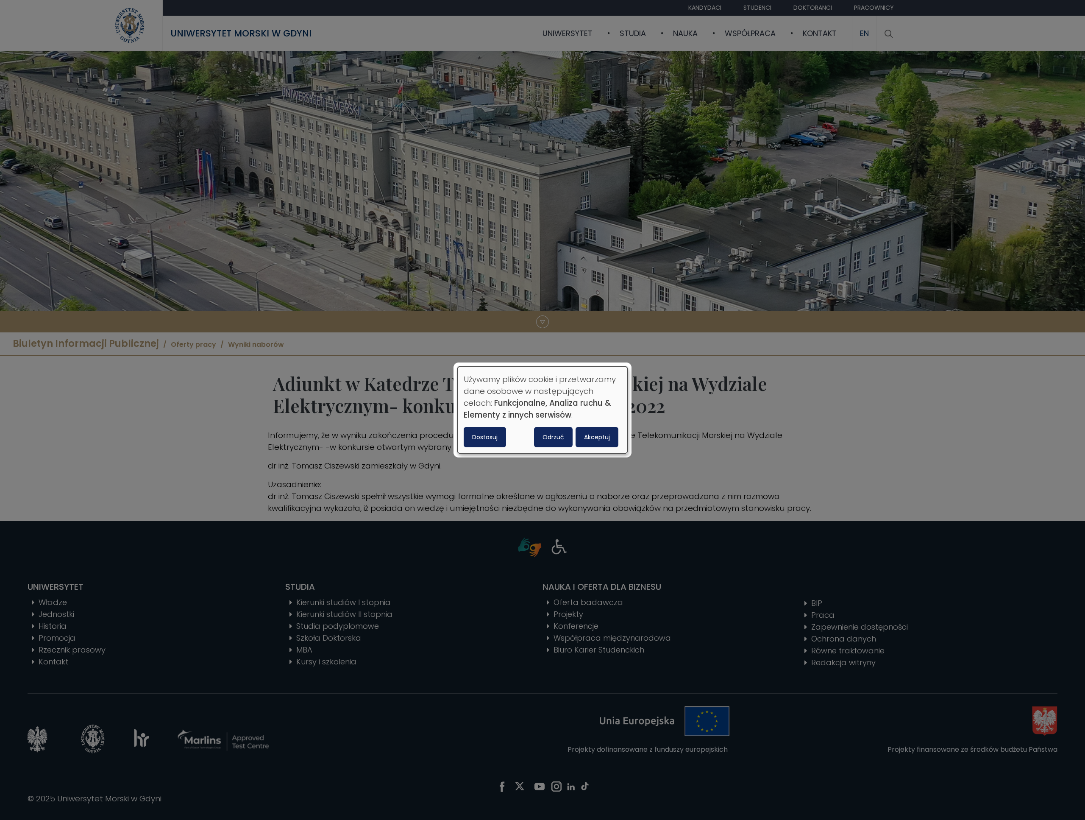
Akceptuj (597, 437)
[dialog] (542, 410)
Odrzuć (553, 437)
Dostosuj (485, 437)
